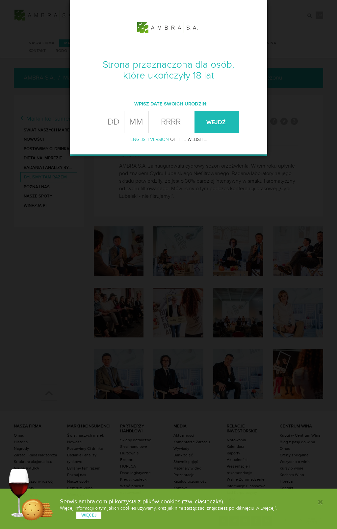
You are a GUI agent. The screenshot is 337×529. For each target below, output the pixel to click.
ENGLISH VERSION (149, 139)
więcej (88, 515)
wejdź (216, 122)
